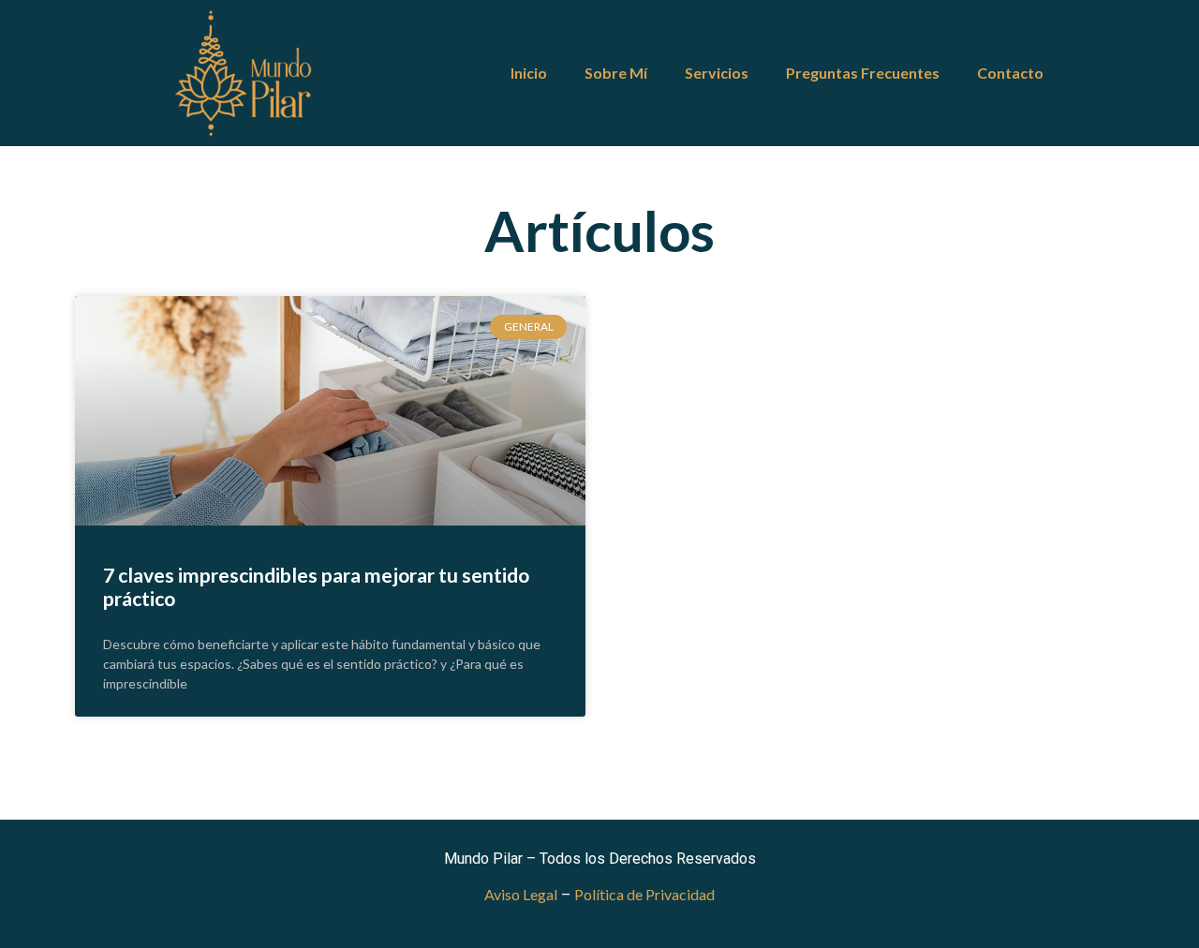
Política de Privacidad (644, 894)
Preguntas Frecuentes (863, 72)
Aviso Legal (520, 894)
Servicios (716, 72)
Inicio (529, 72)
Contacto (1010, 72)
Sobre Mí (616, 72)
